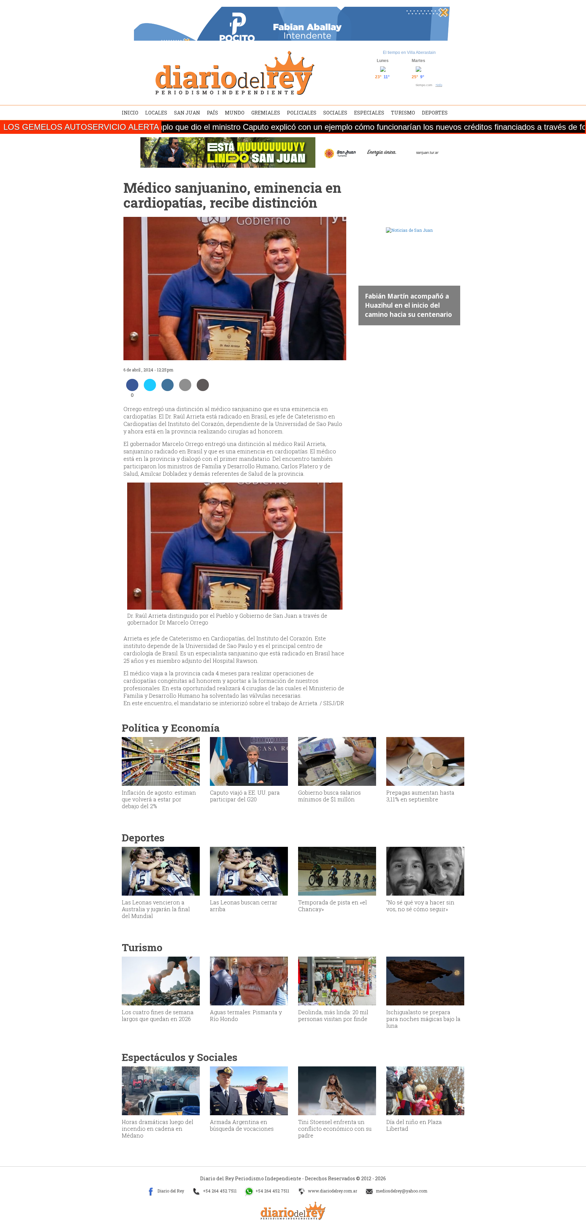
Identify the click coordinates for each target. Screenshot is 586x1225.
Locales (156, 112)
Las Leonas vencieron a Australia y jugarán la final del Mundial (156, 909)
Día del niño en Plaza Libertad (414, 1125)
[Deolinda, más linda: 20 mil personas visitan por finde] (337, 980)
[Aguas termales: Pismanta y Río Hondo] (249, 980)
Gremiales (265, 112)
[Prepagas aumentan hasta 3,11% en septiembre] (425, 760)
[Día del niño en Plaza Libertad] (425, 1090)
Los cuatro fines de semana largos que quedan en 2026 (158, 1015)
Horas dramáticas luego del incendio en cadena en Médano (157, 1128)
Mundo (235, 112)
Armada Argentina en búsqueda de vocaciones (242, 1125)
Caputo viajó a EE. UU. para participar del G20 (245, 796)
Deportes (435, 112)
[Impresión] (203, 389)
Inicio (130, 112)
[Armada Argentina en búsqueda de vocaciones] (249, 1090)
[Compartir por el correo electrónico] (185, 389)
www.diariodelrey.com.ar (332, 1191)
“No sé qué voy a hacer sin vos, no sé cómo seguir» (420, 906)
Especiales (369, 112)
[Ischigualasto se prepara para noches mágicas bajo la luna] (425, 980)
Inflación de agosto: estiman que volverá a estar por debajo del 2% (159, 799)
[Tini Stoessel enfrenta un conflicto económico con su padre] (337, 1090)
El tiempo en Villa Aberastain (409, 52)
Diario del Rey (170, 1191)
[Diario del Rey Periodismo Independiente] (235, 73)
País (212, 112)
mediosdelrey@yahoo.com (401, 1191)
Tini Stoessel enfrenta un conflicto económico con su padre (335, 1128)
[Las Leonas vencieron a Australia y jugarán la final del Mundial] (161, 870)
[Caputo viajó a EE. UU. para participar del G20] (249, 760)
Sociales (335, 112)
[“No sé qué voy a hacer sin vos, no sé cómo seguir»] (425, 870)
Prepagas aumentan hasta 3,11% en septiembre (420, 796)
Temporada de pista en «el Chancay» (332, 906)
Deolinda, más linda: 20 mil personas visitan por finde (333, 1015)
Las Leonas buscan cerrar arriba (243, 906)
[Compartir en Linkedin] (167, 389)
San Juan (187, 112)
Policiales (301, 112)
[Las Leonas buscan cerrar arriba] (249, 870)
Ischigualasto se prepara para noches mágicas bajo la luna (423, 1018)
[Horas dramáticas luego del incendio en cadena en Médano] (161, 1090)
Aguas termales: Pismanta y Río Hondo (246, 1015)
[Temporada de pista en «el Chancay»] (337, 870)
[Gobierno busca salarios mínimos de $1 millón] (337, 760)
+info (438, 85)
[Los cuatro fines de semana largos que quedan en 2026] (161, 980)
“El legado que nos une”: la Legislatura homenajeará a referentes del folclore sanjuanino (407, 301)
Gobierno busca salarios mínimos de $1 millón (329, 796)
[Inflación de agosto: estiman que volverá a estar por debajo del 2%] (161, 760)
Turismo (403, 112)
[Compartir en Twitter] (150, 389)
